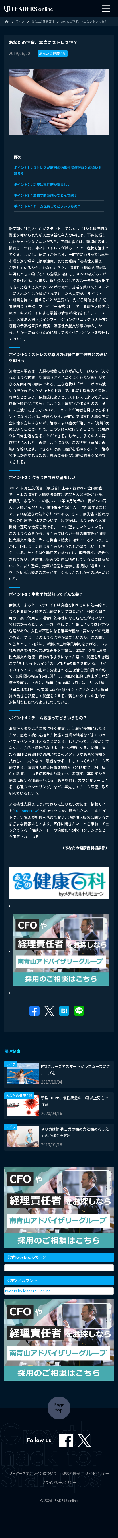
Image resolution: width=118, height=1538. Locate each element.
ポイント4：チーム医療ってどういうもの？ (47, 206)
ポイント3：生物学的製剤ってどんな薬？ (45, 195)
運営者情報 (71, 1473)
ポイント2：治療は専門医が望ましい (42, 184)
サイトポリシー (97, 1473)
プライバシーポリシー (59, 1482)
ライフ (10, 1064)
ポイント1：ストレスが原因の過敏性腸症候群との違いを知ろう (58, 170)
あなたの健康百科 (52, 53)
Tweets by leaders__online (28, 1290)
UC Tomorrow (26, 810)
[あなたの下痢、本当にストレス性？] (64, 1012)
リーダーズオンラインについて (33, 1473)
